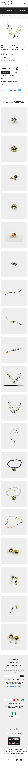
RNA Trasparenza (11, 753)
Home (3, 15)
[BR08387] (14, 350)
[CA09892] (14, 379)
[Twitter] (17, 760)
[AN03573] (14, 149)
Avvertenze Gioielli (20, 753)
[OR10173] (14, 637)
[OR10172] (14, 609)
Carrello (15, 72)
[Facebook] (9, 760)
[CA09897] (14, 494)
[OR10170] (14, 551)
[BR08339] (14, 321)
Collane (7, 17)
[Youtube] (21, 760)
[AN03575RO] (14, 235)
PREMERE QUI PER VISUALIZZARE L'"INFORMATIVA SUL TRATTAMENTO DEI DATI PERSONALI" (15, 686)
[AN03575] (14, 206)
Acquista (5, 72)
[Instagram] (13, 760)
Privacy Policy (12, 751)
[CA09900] (14, 522)
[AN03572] (14, 120)
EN (17, 767)
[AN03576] (14, 264)
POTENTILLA (17, 15)
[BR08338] (14, 293)
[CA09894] (14, 436)
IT (13, 767)
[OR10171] (14, 580)
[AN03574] (14, 178)
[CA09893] (14, 407)
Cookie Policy (4, 751)
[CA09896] (14, 465)
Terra (9, 15)
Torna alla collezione (7, 75)
